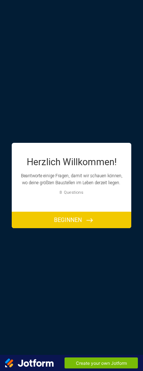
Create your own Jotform (101, 363)
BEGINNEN (68, 219)
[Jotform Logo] (29, 363)
